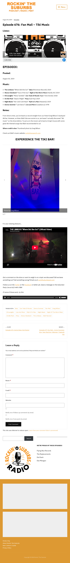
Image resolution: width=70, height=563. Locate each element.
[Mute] (60, 297)
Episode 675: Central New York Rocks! (17, 330)
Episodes (16, 20)
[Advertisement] (35, 496)
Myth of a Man (31, 312)
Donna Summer (38, 308)
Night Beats (41, 312)
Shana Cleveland (26, 316)
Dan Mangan (41, 461)
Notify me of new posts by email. (16, 419)
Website (8, 400)
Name (8, 380)
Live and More (20, 312)
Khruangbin (10, 312)
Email (8, 390)
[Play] (5, 297)
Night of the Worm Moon (55, 312)
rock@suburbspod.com (46, 280)
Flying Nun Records (44, 451)
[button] (65, 180)
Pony (17, 316)
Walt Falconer (47, 316)
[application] (35, 297)
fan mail (47, 308)
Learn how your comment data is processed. (43, 430)
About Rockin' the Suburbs (11, 543)
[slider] (63, 297)
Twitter (17, 285)
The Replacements (44, 454)
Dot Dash (40, 457)
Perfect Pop (6, 541)
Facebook (27, 285)
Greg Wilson (56, 308)
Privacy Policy (7, 548)
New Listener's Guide (9, 545)
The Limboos (37, 316)
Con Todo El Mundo (26, 308)
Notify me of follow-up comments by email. (20, 412)
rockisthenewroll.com (32, 133)
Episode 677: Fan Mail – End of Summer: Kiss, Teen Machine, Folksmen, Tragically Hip (51, 332)
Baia (16, 308)
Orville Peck (10, 316)
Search (29, 438)
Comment (9, 355)
